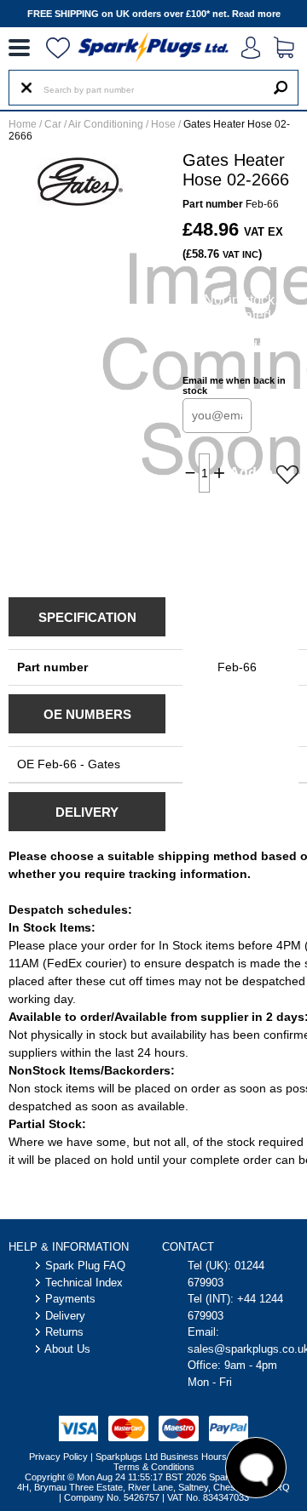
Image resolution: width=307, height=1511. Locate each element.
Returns (64, 1332)
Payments (70, 1298)
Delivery (65, 1315)
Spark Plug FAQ (85, 1265)
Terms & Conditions (153, 1467)
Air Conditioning (105, 124)
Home (23, 124)
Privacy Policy (58, 1456)
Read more (256, 14)
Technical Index (84, 1282)
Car (52, 124)
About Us (67, 1349)
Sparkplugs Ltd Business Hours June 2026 (184, 1456)
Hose (163, 124)
